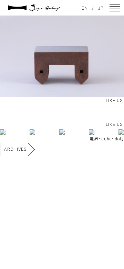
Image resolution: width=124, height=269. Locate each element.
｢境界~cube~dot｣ (105, 139)
